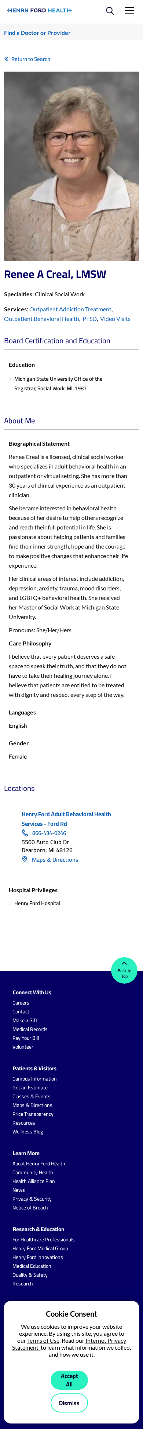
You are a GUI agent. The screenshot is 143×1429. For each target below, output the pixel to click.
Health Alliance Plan (33, 1181)
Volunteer (22, 1047)
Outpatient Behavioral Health (41, 318)
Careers (20, 1003)
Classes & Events (31, 1096)
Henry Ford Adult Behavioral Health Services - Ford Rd (66, 818)
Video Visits (115, 318)
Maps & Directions (54, 859)
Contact (20, 1011)
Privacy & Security (32, 1199)
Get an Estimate (30, 1087)
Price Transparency (33, 1114)
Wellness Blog (27, 1132)
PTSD (89, 318)
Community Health (32, 1172)
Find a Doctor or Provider (37, 32)
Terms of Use (43, 1340)
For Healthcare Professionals (43, 1239)
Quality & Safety (30, 1275)
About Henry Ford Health (38, 1163)
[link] (40, 10)
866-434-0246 (49, 833)
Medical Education (31, 1266)
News (18, 1190)
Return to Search (30, 59)
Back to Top (124, 973)
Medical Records (30, 1029)
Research (22, 1284)
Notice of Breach (30, 1208)
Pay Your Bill (25, 1038)
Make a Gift (24, 1020)
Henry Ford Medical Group (40, 1248)
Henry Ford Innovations (37, 1257)
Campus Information (34, 1079)
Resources (23, 1123)
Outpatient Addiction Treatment (70, 308)
